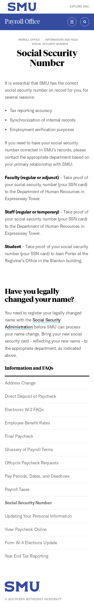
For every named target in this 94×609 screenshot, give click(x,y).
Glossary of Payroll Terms (29, 449)
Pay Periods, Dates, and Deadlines (37, 476)
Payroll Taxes (17, 489)
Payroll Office (22, 21)
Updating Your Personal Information (38, 516)
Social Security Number (28, 503)
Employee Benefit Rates (27, 423)
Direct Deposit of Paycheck (30, 396)
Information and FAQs (61, 39)
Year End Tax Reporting (26, 556)
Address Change (20, 383)
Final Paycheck (19, 436)
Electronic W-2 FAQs (24, 409)
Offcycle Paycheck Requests (32, 463)
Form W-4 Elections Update (31, 542)
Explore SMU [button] (79, 6)
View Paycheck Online (26, 529)
